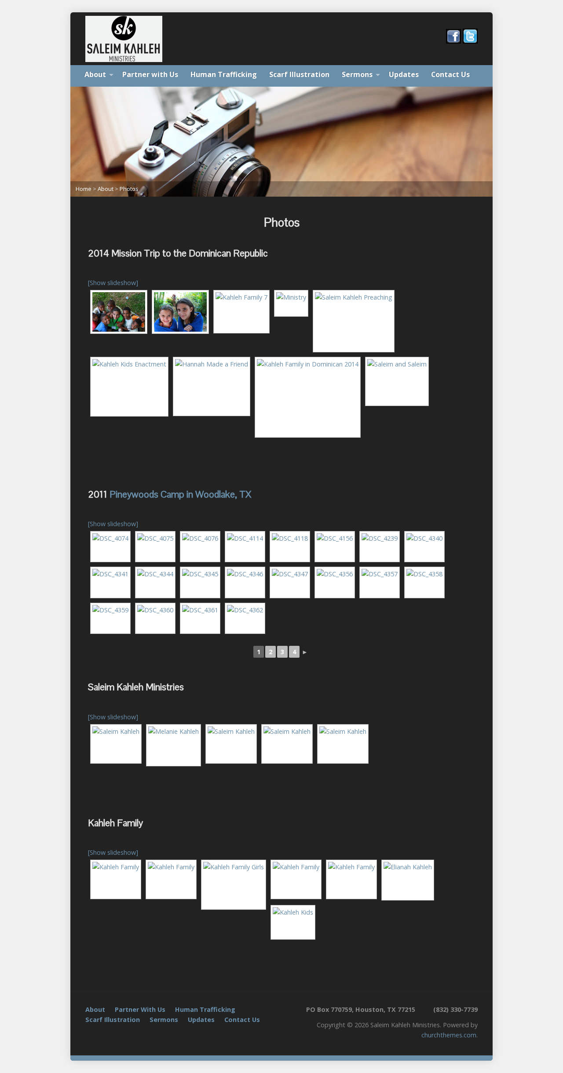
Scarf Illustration (299, 74)
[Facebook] (102, 1037)
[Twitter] (90, 1037)
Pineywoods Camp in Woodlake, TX (180, 494)
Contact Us (450, 74)
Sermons (357, 74)
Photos (129, 189)
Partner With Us (140, 1009)
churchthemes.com (448, 1035)
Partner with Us (150, 74)
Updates (404, 74)
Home (83, 189)
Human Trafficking (223, 74)
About (95, 74)
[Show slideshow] (113, 282)
